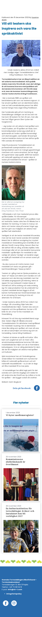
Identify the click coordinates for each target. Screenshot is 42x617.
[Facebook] (36, 389)
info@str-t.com (15, 589)
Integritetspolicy (14, 594)
